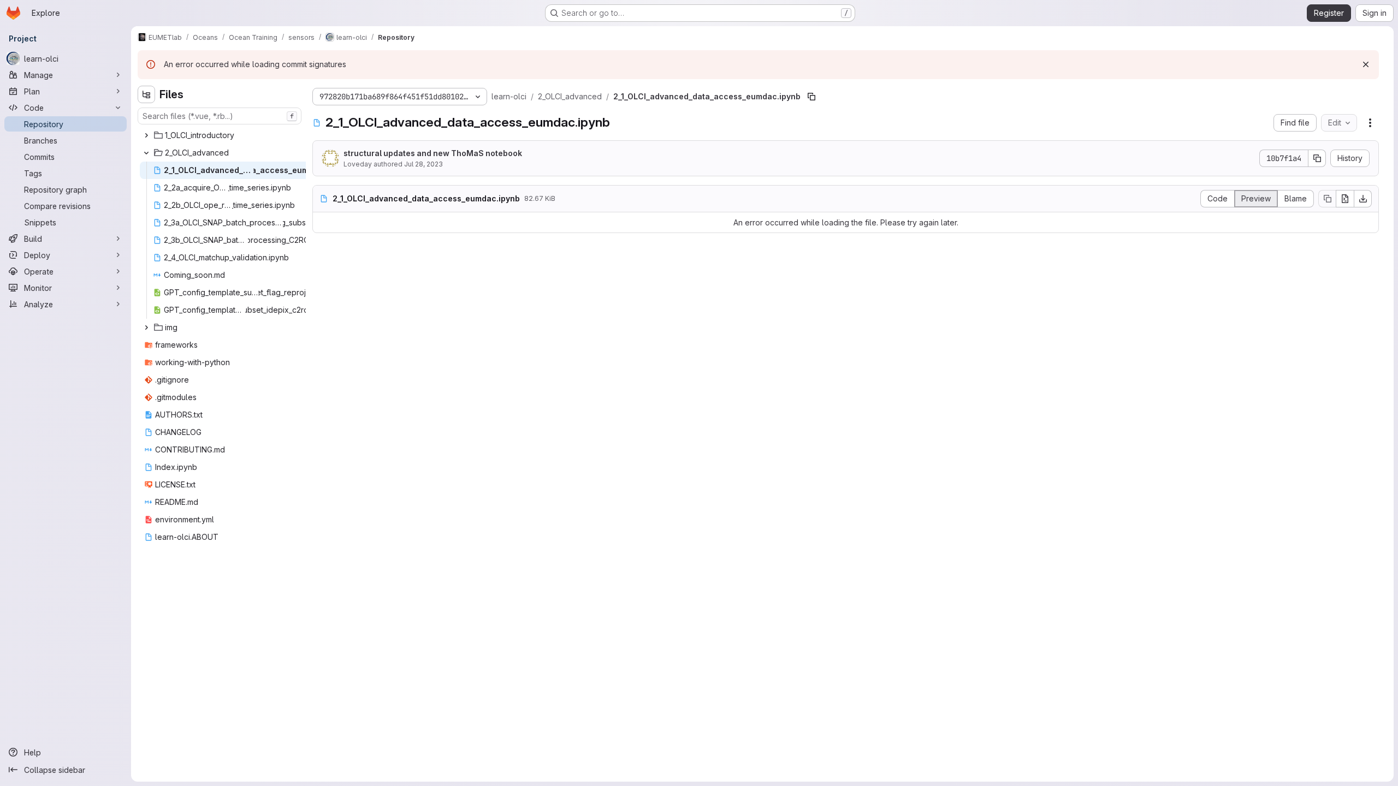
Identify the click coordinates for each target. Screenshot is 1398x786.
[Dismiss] (1365, 64)
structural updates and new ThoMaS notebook (432, 153)
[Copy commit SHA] (1317, 158)
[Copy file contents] (1327, 198)
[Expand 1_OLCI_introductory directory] (146, 135)
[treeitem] (220, 135)
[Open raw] (1345, 198)
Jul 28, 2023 (423, 164)
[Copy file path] (811, 96)
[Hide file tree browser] (146, 94)
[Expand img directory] (146, 327)
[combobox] (219, 116)
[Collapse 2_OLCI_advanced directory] (146, 152)
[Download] (1363, 198)
